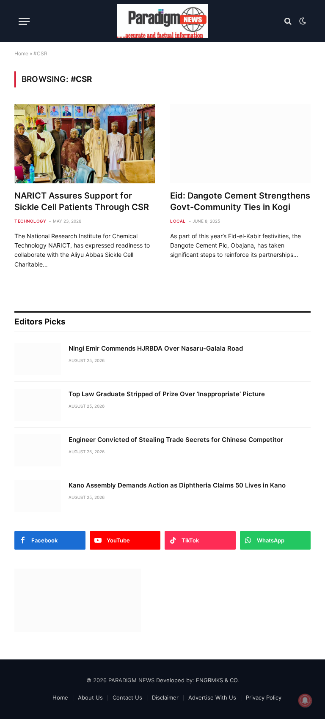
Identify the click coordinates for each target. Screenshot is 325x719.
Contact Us (127, 697)
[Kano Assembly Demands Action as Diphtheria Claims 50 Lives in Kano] (37, 496)
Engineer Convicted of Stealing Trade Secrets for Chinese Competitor (176, 440)
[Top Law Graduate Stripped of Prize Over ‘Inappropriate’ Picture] (37, 405)
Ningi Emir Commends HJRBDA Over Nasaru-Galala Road (156, 348)
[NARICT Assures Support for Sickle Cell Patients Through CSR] (84, 143)
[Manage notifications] (305, 700)
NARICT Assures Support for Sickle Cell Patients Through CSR (81, 201)
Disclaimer (165, 697)
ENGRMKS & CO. (217, 680)
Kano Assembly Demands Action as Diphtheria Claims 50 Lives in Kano (177, 485)
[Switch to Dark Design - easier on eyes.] (301, 21)
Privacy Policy (263, 697)
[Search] (288, 21)
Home (21, 53)
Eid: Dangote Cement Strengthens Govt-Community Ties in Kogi (240, 201)
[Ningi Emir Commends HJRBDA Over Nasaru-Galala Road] (37, 359)
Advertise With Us (212, 697)
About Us (90, 697)
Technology (30, 220)
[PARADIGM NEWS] (162, 21)
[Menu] (24, 21)
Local (178, 220)
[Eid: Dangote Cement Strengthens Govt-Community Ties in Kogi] (240, 143)
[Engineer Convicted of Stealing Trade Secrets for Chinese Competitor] (37, 450)
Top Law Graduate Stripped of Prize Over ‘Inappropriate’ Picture (167, 394)
